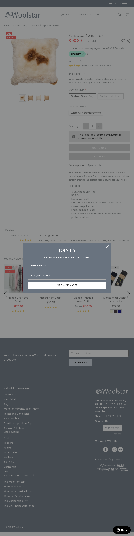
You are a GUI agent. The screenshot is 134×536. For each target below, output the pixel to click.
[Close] (107, 247)
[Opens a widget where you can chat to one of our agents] (122, 530)
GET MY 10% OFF (67, 285)
